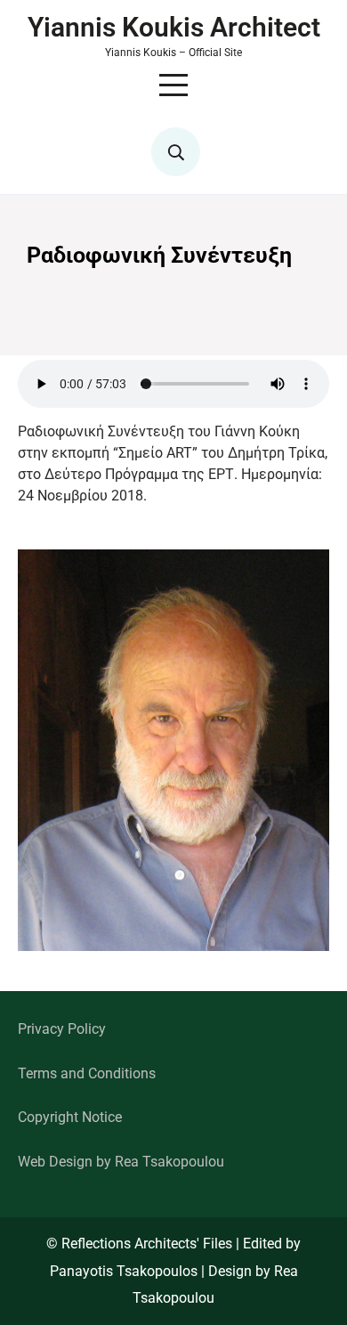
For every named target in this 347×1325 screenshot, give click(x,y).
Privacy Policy (62, 1028)
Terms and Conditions (87, 1073)
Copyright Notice (70, 1117)
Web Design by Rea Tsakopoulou (121, 1161)
